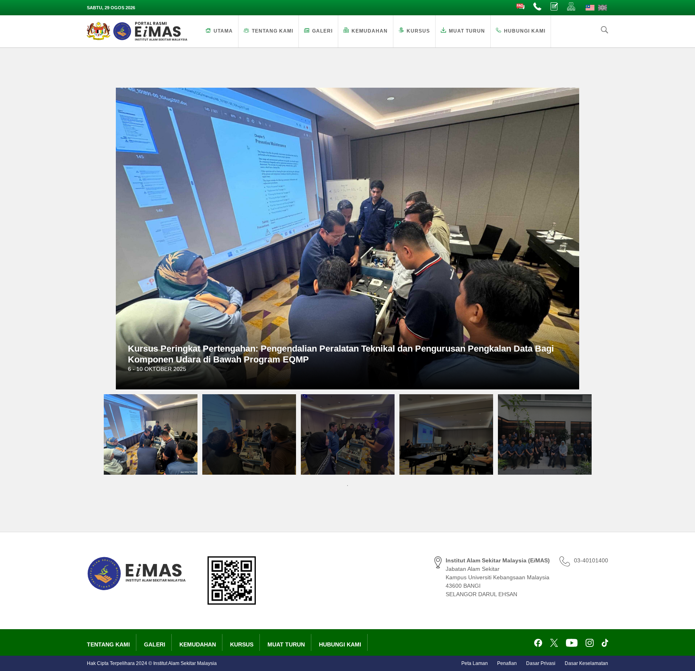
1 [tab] (347, 486)
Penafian (507, 663)
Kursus (418, 31)
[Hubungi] (537, 7)
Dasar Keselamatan (586, 663)
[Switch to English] (602, 7)
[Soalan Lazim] (520, 7)
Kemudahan (370, 31)
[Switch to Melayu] (590, 7)
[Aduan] (554, 7)
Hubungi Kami (524, 31)
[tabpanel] (150, 434)
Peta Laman (474, 663)
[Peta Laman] (571, 7)
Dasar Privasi (540, 663)
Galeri (322, 31)
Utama (223, 31)
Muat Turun (467, 31)
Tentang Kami (272, 31)
